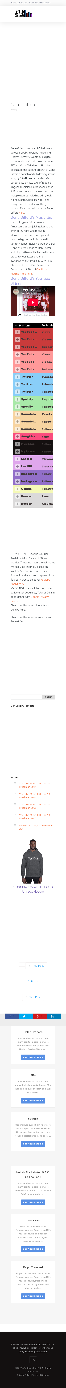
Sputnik (33, 1118)
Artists (14, 110)
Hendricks (33, 1220)
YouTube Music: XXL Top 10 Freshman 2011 (34, 785)
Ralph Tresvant (33, 1267)
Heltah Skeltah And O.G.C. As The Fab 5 (33, 1175)
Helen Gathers (33, 1032)
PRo (33, 1075)
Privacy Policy (23, 1375)
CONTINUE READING (33, 1057)
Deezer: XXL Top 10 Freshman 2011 (36, 827)
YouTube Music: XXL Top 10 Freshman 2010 (34, 795)
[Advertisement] (33, 56)
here (21, 212)
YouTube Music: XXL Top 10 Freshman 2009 (34, 806)
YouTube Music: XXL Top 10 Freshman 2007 (34, 816)
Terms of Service (40, 1375)
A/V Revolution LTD (31, 1368)
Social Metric (50, 325)
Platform (25, 325)
